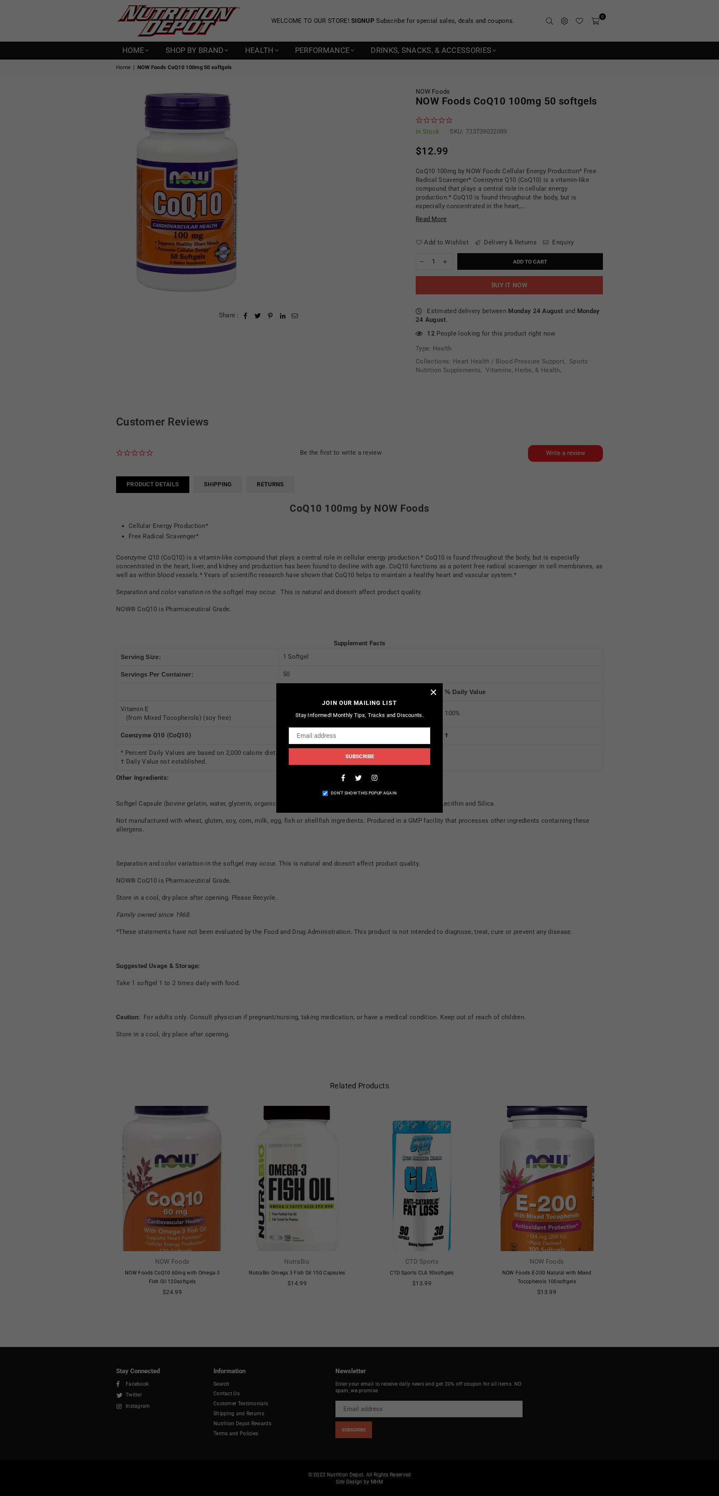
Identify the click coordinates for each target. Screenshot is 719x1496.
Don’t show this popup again (364, 793)
